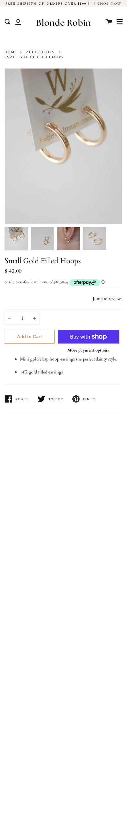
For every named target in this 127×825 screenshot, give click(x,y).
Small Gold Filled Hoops (34, 57)
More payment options (88, 350)
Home (11, 52)
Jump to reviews (107, 299)
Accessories (40, 52)
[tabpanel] (63, 146)
